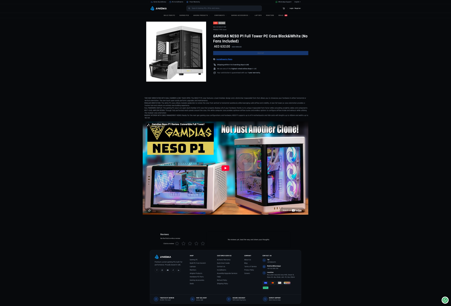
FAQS (219, 277)
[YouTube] (168, 270)
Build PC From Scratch (198, 263)
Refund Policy (222, 280)
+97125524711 (271, 262)
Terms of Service (250, 266)
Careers (247, 273)
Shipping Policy (222, 283)
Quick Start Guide (223, 263)
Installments (221, 270)
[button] (176, 2)
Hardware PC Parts (197, 277)
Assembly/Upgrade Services (227, 273)
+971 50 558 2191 (272, 268)
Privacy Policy (249, 270)
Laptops (193, 266)
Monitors (193, 270)
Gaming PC (194, 260)
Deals (192, 283)
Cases (225, 30)
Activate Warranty (223, 260)
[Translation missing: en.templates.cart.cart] (283, 8)
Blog (245, 263)
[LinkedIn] (179, 270)
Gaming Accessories (197, 280)
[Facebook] (157, 270)
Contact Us (221, 266)
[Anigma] (158, 8)
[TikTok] (173, 270)
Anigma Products (196, 273)
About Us (247, 260)
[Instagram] (162, 270)
